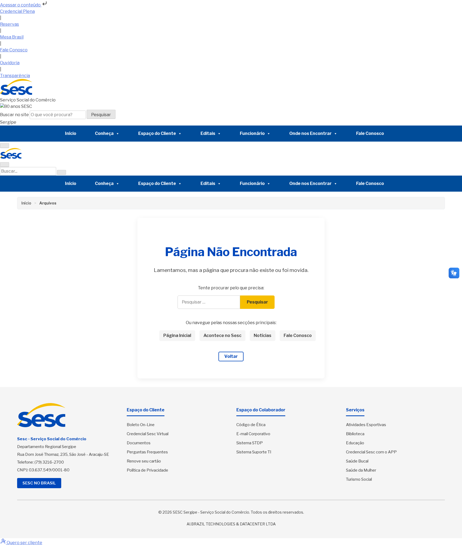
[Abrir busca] (4, 164)
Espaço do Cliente (157, 133)
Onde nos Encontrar (310, 133)
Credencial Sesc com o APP (371, 452)
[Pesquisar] (61, 172)
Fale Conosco (14, 49)
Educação (355, 443)
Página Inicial (177, 335)
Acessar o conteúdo (20, 4)
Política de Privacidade (147, 470)
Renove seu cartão (144, 461)
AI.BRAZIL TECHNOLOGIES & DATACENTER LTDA (231, 524)
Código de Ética (250, 424)
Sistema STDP (249, 443)
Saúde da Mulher (361, 470)
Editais (208, 133)
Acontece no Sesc (222, 335)
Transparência (15, 75)
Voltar (231, 356)
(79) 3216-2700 (49, 462)
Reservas (9, 24)
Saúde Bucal (357, 461)
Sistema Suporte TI (253, 452)
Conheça (104, 133)
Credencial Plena (17, 11)
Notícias (262, 335)
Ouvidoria (10, 62)
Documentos (139, 443)
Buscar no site (15, 114)
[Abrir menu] (4, 145)
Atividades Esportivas (366, 424)
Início (70, 133)
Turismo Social (359, 479)
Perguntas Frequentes (147, 452)
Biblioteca (355, 433)
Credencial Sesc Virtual (147, 433)
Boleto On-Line (141, 424)
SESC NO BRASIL (39, 483)
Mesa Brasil (12, 37)
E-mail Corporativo (253, 433)
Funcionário (252, 133)
